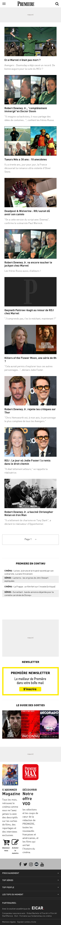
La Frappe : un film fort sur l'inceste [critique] (29, 586)
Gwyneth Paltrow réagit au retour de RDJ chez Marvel (29, 312)
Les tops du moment (12, 894)
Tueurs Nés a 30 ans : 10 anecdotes (25, 159)
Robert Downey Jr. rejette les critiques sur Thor (30, 411)
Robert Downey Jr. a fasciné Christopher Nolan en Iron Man (28, 513)
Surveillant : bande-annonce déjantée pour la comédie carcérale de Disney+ (29, 593)
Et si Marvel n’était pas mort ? (22, 60)
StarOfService (7, 916)
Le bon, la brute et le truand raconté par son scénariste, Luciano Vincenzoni (29, 572)
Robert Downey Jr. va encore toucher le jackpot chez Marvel (28, 264)
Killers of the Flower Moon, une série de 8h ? (30, 359)
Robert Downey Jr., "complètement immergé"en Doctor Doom (25, 110)
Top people (8, 887)
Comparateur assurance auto (13, 913)
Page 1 (28, 539)
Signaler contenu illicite (26, 922)
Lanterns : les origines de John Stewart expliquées (26, 579)
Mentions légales (9, 922)
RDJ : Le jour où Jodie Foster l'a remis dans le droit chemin (27, 462)
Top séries (7, 880)
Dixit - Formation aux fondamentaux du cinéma (33, 916)
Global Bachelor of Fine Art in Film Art (42, 913)
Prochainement (10, 873)
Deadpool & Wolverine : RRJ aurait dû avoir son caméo (27, 212)
